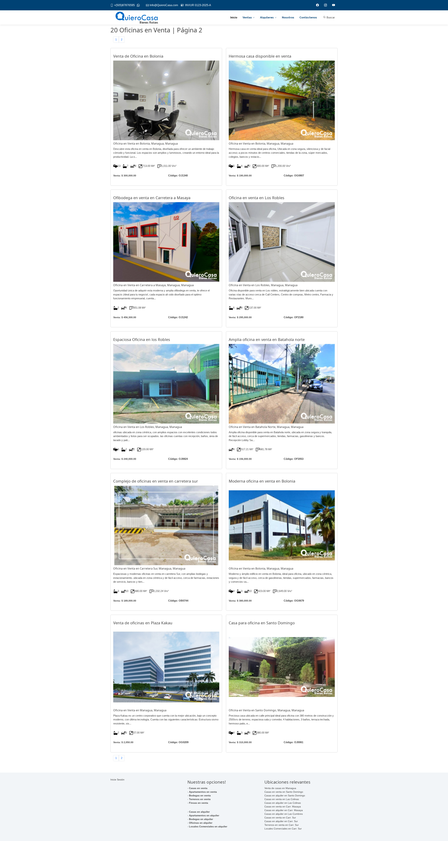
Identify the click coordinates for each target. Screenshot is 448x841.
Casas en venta (198, 788)
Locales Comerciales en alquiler (208, 826)
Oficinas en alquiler (200, 822)
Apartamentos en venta (203, 791)
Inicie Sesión (117, 779)
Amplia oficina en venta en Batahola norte (267, 339)
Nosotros (288, 17)
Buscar (330, 17)
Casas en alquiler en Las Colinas (282, 802)
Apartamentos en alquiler (204, 815)
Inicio (233, 17)
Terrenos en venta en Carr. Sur (281, 824)
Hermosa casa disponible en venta (260, 56)
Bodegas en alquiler (201, 819)
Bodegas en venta (200, 795)
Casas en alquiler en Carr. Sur (281, 821)
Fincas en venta (198, 802)
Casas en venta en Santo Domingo (283, 791)
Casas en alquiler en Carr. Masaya (283, 810)
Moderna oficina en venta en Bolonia (262, 481)
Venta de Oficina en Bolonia (138, 56)
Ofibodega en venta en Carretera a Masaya (151, 197)
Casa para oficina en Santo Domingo (262, 622)
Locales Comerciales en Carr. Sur (283, 828)
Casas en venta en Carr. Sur (280, 817)
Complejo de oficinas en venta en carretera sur (155, 481)
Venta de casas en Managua (280, 788)
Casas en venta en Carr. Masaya (282, 806)
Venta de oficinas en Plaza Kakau (142, 622)
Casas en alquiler (199, 811)
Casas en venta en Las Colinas (281, 799)
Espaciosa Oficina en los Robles (141, 339)
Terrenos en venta (200, 799)
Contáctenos (308, 17)
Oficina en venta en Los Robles (256, 197)
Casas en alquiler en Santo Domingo (284, 795)
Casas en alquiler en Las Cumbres (283, 813)
